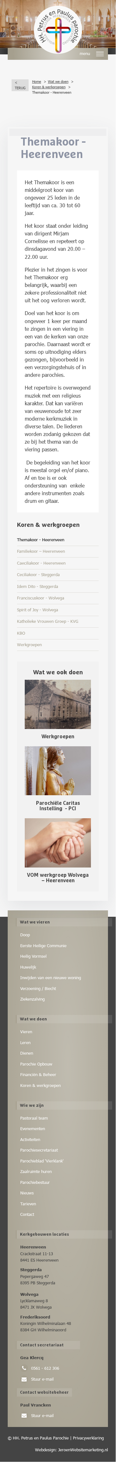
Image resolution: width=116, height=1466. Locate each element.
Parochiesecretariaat (39, 1150)
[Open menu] (101, 54)
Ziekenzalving (32, 999)
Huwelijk (28, 967)
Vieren (26, 1031)
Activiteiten (30, 1139)
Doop (25, 934)
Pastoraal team (34, 1118)
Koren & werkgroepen (40, 1085)
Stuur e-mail (42, 1379)
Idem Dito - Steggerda (37, 586)
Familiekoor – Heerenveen (41, 551)
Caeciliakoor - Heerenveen (41, 563)
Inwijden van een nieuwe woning (50, 977)
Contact (27, 1214)
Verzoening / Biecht (38, 988)
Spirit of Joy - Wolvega (37, 609)
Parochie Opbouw (36, 1063)
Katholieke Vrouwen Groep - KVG (47, 621)
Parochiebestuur (35, 1182)
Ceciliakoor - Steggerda (38, 574)
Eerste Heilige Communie (43, 945)
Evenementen (32, 1128)
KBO (21, 633)
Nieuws (27, 1192)
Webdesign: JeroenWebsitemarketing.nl (71, 1449)
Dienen (26, 1053)
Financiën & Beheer (38, 1074)
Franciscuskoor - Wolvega (40, 597)
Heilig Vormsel (33, 956)
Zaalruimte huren (36, 1171)
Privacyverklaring (88, 1437)
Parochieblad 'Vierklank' (42, 1160)
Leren (25, 1042)
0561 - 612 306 (45, 1368)
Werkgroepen (29, 644)
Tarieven (28, 1203)
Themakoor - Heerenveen (40, 539)
